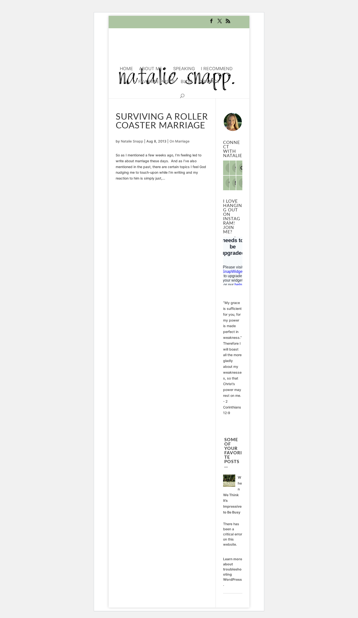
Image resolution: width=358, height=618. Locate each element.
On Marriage (179, 141)
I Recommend (217, 69)
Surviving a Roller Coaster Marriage (162, 121)
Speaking (184, 69)
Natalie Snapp (132, 141)
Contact (209, 82)
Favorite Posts (156, 82)
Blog (186, 82)
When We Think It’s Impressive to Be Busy (232, 494)
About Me (150, 69)
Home (126, 69)
